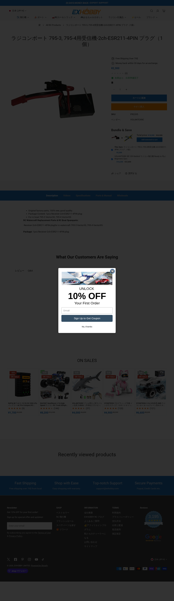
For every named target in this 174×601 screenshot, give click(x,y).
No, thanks (87, 326)
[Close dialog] (112, 271)
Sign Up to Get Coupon (87, 318)
